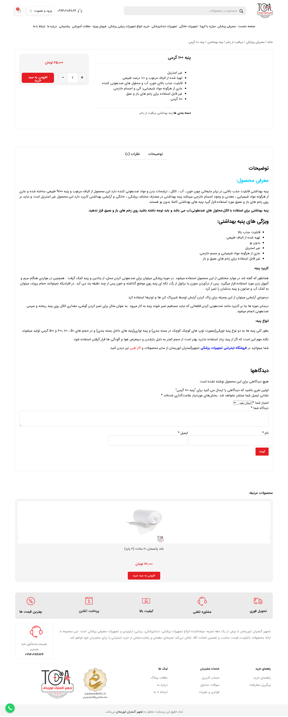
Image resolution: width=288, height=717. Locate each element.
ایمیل (183, 433)
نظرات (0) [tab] (132, 154)
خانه (270, 42)
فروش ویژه (99, 26)
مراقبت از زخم (234, 42)
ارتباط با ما (39, 26)
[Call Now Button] (10, 708)
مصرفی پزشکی (227, 26)
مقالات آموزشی (81, 26)
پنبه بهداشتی (215, 42)
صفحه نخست (246, 26)
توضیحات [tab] (155, 154)
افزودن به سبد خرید (37, 79)
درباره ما (52, 26)
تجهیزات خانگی (188, 26)
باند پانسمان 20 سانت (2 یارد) (144, 548)
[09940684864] (79, 10)
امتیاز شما (261, 402)
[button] (17, 537)
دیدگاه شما (260, 408)
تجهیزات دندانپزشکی (164, 26)
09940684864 (67, 10)
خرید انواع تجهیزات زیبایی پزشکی (128, 26)
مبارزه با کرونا (207, 26)
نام (265, 433)
